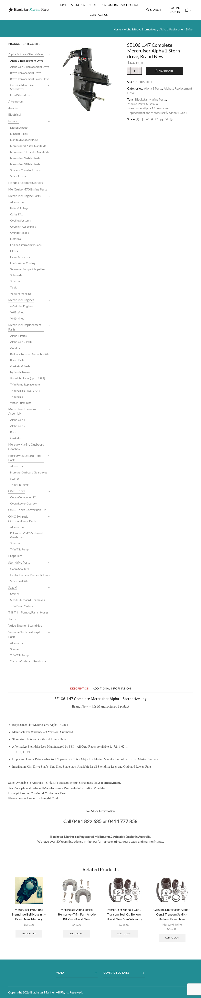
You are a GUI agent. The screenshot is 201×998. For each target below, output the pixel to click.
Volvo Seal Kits (19, 581)
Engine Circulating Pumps (26, 244)
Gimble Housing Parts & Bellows (30, 575)
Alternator (16, 466)
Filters (14, 251)
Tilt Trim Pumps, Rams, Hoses (28, 612)
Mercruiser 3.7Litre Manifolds (28, 145)
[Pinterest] (152, 119)
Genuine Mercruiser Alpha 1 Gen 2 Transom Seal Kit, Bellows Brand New (172, 914)
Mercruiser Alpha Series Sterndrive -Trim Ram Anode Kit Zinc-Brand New (77, 914)
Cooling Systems (20, 220)
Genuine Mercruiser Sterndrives (22, 87)
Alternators (16, 101)
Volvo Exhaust (19, 176)
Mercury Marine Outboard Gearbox (26, 446)
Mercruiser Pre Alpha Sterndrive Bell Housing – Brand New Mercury (29, 914)
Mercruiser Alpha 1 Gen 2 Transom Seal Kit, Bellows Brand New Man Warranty (124, 914)
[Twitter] (137, 119)
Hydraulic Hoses (20, 372)
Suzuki (12, 587)
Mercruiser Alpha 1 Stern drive (148, 108)
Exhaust (13, 121)
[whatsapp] (166, 119)
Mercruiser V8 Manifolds (25, 164)
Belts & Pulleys (19, 208)
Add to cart (166, 70)
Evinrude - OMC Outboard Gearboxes (26, 535)
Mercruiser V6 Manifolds (25, 158)
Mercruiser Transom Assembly (22, 411)
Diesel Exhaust (19, 127)
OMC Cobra (16, 491)
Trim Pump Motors (21, 606)
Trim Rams (16, 396)
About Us (78, 4)
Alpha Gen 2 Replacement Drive (29, 66)
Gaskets (15, 438)
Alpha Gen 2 (17, 426)
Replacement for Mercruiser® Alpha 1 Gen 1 (157, 112)
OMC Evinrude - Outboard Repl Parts (22, 519)
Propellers (15, 556)
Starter (14, 478)
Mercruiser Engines (21, 300)
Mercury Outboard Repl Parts (24, 458)
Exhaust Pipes (19, 133)
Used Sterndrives (21, 95)
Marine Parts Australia (143, 104)
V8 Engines (17, 318)
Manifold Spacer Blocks (24, 139)
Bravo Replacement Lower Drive (29, 79)
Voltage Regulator (21, 293)
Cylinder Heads (19, 232)
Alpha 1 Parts (153, 88)
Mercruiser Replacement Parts (24, 327)
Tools (13, 287)
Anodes (13, 108)
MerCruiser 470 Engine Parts (27, 189)
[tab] (79, 688)
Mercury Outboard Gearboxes (28, 472)
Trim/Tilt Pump (19, 484)
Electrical (14, 114)
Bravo (13, 432)
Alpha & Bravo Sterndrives (140, 29)
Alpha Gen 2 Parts (21, 341)
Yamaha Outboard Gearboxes (28, 661)
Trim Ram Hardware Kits (25, 390)
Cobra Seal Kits (19, 568)
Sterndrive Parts (19, 562)
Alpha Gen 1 (17, 419)
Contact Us (99, 14)
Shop (93, 4)
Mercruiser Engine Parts (24, 196)
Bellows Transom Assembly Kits (29, 354)
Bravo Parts (17, 360)
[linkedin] (161, 119)
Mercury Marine (172, 924)
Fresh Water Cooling (22, 263)
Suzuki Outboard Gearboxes (27, 600)
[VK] (147, 119)
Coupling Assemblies (23, 226)
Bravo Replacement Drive (25, 72)
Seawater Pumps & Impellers (28, 269)
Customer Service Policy (119, 4)
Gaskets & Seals (20, 366)
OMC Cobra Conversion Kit (27, 510)
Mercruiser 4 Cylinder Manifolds (29, 152)
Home (63, 4)
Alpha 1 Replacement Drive (176, 29)
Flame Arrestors (20, 257)
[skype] (171, 119)
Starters (15, 281)
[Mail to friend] (156, 119)
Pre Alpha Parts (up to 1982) (27, 378)
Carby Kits (16, 214)
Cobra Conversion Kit (23, 497)
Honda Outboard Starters (25, 182)
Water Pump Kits (20, 402)
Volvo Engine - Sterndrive (25, 625)
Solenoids (16, 275)
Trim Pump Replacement (25, 384)
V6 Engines (17, 312)
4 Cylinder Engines (21, 306)
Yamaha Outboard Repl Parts (24, 634)
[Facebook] (142, 119)
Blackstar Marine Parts (150, 99)
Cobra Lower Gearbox (23, 503)
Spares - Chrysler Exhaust (26, 170)
